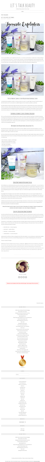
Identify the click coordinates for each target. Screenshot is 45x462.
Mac (22, 399)
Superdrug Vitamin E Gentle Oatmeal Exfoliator (13, 249)
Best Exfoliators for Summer (7, 17)
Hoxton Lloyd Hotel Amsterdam (22, 339)
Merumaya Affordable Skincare (30, 246)
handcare (2, 246)
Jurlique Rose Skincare (20, 246)
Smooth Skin (32, 247)
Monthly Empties (22, 402)
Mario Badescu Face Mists (22, 311)
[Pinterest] (24, 277)
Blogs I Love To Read (22, 384)
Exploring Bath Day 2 (22, 316)
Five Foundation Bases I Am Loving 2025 (22, 326)
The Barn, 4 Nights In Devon (22, 345)
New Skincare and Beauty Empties (22, 352)
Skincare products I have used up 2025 (22, 329)
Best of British (6, 243)
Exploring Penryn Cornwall (22, 342)
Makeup (21, 400)
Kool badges (22, 430)
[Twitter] (19, 277)
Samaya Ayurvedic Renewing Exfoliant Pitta (22, 351)
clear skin (31, 245)
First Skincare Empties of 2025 (22, 336)
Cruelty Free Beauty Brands (38, 245)
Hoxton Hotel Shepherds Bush (22, 333)
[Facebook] (21, 277)
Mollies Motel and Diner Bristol (22, 330)
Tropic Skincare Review (25, 249)
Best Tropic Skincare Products (12, 245)
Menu (22, 11)
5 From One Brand (22, 381)
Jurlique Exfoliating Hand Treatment (22, 211)
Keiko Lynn (22, 428)
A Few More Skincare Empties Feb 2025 (22, 335)
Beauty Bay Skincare (22, 343)
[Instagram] (26, 277)
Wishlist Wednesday (21, 415)
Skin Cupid (22, 321)
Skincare (17, 243)
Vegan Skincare (6, 250)
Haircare (22, 393)
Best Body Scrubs (30, 243)
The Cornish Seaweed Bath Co (22, 324)
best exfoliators (35, 243)
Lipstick (22, 397)
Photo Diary (22, 327)
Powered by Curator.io (40, 303)
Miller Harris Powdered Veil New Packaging (22, 310)
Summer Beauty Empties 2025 (22, 318)
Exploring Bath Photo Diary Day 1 (22, 320)
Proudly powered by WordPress (17, 458)
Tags (21, 410)
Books (22, 385)
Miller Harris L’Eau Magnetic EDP (22, 349)
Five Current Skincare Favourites (22, 338)
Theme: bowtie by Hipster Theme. (27, 458)
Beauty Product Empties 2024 (22, 346)
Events (22, 390)
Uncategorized (21, 243)
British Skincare (27, 245)
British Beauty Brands (20, 245)
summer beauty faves (38, 247)
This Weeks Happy (22, 412)
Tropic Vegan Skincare (33, 249)
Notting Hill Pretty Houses (22, 323)
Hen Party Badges (37, 461)
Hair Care (21, 391)
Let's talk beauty (22, 5)
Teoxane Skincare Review (22, 341)
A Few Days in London (22, 332)
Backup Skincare (22, 348)
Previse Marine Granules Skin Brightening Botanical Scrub (20, 247)
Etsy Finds (22, 388)
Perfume (21, 407)
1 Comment (8, 18)
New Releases (21, 406)
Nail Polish (21, 405)
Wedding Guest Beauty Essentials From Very (22, 313)
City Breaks (22, 387)
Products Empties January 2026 (22, 314)
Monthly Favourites (12, 243)
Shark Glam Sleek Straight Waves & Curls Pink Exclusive (22, 317)
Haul (22, 394)
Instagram (21, 396)
